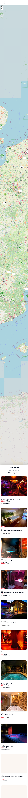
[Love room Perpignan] (14, 733)
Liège (2, 529)
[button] (13, 274)
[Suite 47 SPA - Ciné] (14, 548)
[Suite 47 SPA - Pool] (14, 670)
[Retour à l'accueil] (2, 2)
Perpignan (3, 745)
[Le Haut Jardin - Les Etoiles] (14, 609)
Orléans (2, 591)
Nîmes (2, 497)
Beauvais (3, 559)
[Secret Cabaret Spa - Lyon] (14, 640)
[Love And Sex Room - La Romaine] (14, 486)
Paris (2, 681)
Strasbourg (3, 621)
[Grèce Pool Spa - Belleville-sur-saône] (14, 763)
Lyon (2, 651)
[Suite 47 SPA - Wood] (14, 701)
